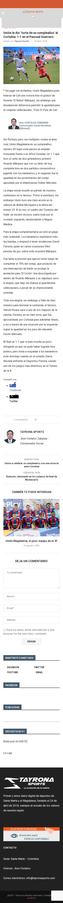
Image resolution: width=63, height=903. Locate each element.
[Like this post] (38, 419)
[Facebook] (28, 4)
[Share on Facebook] (42, 419)
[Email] (35, 4)
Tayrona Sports (21, 41)
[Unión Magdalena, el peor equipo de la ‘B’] (31, 517)
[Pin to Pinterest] (46, 419)
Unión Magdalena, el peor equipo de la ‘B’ (31, 541)
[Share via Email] (49, 419)
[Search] (59, 23)
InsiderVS (31, 898)
